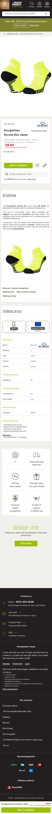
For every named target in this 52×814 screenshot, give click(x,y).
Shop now (34, 25)
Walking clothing (9, 296)
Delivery (6, 717)
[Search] (48, 11)
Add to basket (18, 165)
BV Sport (9, 124)
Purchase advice (10, 706)
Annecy (6, 664)
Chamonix (17, 664)
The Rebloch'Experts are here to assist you (22, 740)
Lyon (27, 664)
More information (10, 689)
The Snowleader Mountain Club (17, 711)
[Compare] (44, 165)
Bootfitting (8, 728)
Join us (6, 745)
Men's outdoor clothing (26, 292)
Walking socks (12, 34)
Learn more (31, 179)
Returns (6, 723)
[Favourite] (37, 165)
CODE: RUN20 (20, 26)
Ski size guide (9, 734)
